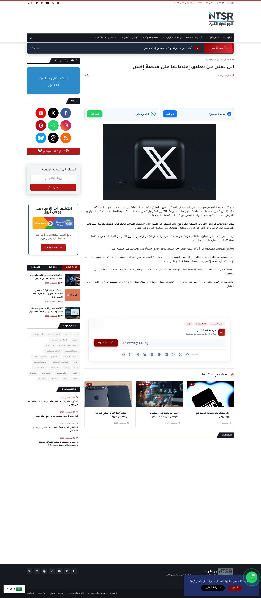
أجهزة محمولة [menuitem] (195, 38)
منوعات (33, 373)
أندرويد (75, 340)
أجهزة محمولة (54, 335)
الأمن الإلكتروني (71, 351)
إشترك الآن (53, 187)
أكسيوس (196, 207)
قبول (235, 588)
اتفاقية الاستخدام (75, 593)
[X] (180, 354)
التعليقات (35, 267)
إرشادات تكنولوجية (59, 340)
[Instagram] (131, 354)
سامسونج (54, 368)
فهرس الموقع (56, 593)
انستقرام (55, 357)
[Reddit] (152, 354)
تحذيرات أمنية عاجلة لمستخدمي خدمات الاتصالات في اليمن (46, 277)
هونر (65, 379)
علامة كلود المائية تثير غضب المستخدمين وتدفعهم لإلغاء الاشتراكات (48, 294)
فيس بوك (46, 373)
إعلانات (200, 3)
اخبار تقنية (201, 324)
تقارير (76, 362)
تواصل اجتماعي (40, 362)
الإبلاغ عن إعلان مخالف (183, 3)
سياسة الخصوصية (97, 593)
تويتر (188, 324)
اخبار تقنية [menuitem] (214, 38)
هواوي (75, 379)
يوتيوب (42, 379)
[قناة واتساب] (251, 577)
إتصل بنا (210, 3)
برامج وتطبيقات (39, 357)
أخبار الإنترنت (210, 60)
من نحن (220, 3)
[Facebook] (187, 354)
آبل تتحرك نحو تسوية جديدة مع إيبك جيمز (171, 47)
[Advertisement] (91, 18)
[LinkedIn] (166, 354)
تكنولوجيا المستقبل (60, 362)
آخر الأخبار (53, 267)
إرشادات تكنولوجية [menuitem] (172, 38)
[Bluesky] (145, 354)
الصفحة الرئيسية (226, 60)
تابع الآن (170, 114)
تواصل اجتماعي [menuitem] (131, 38)
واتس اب (54, 379)
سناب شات (39, 368)
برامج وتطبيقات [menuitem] (151, 38)
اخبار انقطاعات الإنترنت (68, 346)
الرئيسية (230, 3)
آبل (76, 335)
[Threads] (138, 354)
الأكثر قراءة (71, 267)
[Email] (123, 354)
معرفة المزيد (213, 587)
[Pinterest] (159, 354)
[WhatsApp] (173, 354)
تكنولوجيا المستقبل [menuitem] (106, 38)
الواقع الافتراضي (71, 357)
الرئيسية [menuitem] (228, 38)
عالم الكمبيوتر (60, 373)
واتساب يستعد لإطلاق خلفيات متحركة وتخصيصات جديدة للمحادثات (58, 444)
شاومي (75, 373)
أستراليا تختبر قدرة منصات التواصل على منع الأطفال (55, 429)
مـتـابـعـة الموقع (54, 151)
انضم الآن (95, 114)
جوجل (66, 368)
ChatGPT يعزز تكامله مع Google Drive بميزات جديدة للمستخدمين (46, 310)
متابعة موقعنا (53, 247)
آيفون (67, 335)
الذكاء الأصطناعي (53, 351)
